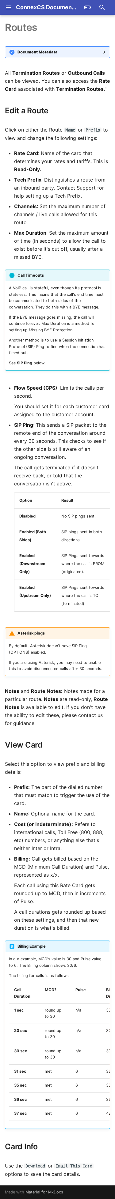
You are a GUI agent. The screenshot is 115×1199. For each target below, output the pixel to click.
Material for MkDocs (44, 1192)
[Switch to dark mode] (87, 7)
